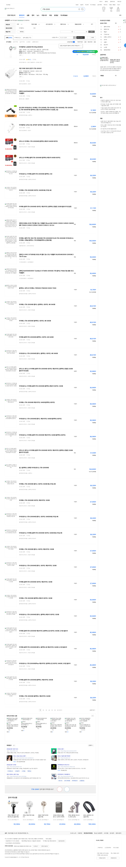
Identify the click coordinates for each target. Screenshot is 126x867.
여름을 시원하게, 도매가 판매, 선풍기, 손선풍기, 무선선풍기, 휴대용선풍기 (73, 759)
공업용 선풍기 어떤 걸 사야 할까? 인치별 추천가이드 (115, 61)
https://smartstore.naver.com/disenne (24, 758)
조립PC (81, 4)
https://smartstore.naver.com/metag (18, 776)
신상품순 (28, 42)
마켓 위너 (60, 780)
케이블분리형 (26, 71)
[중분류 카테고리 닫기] (19, 24)
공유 (120, 15)
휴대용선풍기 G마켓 (11, 764)
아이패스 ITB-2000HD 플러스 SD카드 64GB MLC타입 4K (37, 484)
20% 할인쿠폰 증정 (19, 761)
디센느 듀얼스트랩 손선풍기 (19, 756)
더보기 (118, 4)
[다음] (120, 23)
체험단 (114, 4)
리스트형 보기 (86, 37)
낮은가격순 (15, 42)
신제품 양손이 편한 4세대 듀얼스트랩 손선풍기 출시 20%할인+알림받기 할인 (29, 759)
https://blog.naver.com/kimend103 (68, 751)
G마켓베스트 (10, 771)
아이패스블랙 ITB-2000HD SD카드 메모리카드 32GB (35, 582)
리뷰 (50, 15)
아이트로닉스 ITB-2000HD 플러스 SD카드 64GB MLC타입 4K (38, 516)
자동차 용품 (34, 24)
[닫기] (81, 46)
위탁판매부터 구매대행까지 (64, 774)
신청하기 (90, 745)
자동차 (77, 4)
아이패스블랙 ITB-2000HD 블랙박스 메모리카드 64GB (36, 680)
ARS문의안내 (113, 858)
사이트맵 (106, 833)
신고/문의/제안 (108, 847)
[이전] (118, 23)
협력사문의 (118, 833)
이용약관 (80, 833)
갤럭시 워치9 (107, 26)
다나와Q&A (64, 15)
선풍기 (20, 49)
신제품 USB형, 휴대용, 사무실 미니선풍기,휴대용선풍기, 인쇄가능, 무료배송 (23, 752)
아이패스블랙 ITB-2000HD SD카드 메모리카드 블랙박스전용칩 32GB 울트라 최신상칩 (45, 206)
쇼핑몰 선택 (54, 37)
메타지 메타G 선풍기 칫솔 (13, 774)
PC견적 (87, 4)
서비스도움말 (116, 847)
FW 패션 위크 (62, 770)
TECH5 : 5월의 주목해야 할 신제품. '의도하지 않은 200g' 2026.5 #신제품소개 (111, 112)
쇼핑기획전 (99, 4)
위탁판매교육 (74, 780)
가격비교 (17, 37)
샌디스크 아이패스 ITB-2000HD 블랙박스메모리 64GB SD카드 (38, 141)
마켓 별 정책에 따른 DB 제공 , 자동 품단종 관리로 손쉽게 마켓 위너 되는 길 (73, 778)
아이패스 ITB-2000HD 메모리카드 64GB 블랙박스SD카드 (37, 402)
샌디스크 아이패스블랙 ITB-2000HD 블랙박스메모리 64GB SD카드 (40, 157)
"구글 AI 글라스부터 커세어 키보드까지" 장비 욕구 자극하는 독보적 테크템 (111, 108)
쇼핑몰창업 (82, 780)
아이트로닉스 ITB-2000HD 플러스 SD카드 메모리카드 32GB (37, 565)
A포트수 (37, 71)
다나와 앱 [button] (8, 4)
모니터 (105, 39)
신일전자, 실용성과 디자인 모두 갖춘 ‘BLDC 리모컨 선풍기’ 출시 (111, 101)
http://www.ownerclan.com (67, 776)
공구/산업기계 (49, 24)
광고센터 (112, 833)
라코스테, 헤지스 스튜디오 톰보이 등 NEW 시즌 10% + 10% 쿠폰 (72, 768)
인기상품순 (8, 42)
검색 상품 (27, 37)
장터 (33, 15)
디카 (18, 24)
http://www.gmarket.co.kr (16, 766)
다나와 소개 (73, 833)
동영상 (56, 15)
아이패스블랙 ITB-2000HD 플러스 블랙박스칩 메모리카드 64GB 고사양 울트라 (43, 647)
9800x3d (106, 29)
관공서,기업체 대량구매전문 (64, 756)
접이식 (29, 53)
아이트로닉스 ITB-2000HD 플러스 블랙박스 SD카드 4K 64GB (38, 353)
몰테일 (106, 1)
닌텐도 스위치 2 (107, 37)
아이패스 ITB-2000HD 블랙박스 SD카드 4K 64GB (35, 321)
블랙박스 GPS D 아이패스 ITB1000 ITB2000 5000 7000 (37, 288)
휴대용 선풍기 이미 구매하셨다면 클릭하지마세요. (68, 752)
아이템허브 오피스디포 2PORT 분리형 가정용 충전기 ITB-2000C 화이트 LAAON (43, 125)
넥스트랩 (24, 53)
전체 (9, 37)
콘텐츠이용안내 (44, 846)
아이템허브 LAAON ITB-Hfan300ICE (31, 47)
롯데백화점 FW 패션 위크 (63, 764)
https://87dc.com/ (14, 751)
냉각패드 (34, 53)
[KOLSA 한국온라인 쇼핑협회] (8, 861)
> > (30, 62)
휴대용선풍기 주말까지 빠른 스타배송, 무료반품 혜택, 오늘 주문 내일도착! (22, 768)
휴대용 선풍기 (61, 749)
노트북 (105, 47)
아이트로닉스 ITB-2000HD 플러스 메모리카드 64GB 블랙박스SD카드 (40, 419)
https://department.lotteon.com (68, 766)
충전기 (20, 71)
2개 (41, 71)
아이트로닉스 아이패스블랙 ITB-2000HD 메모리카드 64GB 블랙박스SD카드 (42, 435)
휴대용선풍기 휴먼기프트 (12, 749)
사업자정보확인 (61, 841)
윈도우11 (106, 44)
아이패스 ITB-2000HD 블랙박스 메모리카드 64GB (34, 696)
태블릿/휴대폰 (78, 24)
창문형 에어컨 (107, 50)
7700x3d (106, 34)
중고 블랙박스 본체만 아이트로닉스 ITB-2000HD (34, 468)
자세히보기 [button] (35, 846)
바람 (38, 49)
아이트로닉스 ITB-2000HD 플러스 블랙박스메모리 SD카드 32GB (39, 614)
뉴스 (38, 15)
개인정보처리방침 (88, 833)
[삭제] (79, 9)
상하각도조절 (45, 49)
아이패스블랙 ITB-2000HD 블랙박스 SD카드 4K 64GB (36, 337)
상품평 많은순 (35, 42)
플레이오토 (112, 1)
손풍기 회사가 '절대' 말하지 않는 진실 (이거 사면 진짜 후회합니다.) (111, 122)
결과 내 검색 (79, 37)
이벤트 (110, 4)
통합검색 (21, 15)
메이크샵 (119, 1)
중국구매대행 (67, 780)
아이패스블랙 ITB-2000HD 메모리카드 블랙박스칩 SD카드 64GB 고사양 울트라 (43, 631)
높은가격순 (22, 42)
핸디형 (24, 49)
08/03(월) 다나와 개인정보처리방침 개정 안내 (20, 833)
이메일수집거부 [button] (102, 858)
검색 (91, 31)
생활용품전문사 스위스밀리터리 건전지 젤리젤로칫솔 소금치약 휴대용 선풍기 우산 (24, 778)
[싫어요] (59, 789)
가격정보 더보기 (89, 54)
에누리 (101, 1)
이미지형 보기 (89, 37)
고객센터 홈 (99, 847)
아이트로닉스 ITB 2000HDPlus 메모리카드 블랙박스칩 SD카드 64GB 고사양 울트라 (44, 663)
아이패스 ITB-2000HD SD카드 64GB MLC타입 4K (35, 190)
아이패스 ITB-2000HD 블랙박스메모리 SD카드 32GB (35, 598)
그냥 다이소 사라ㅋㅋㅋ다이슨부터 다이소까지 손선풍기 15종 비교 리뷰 (111, 131)
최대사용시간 (37, 51)
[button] (104, 9)
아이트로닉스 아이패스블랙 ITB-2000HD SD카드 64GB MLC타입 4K (40, 533)
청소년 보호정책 (98, 833)
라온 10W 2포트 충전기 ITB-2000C (30, 68)
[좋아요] (66, 789)
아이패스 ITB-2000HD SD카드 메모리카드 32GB (34, 500)
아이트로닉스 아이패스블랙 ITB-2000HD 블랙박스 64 (35, 174)
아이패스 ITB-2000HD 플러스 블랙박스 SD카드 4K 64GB (37, 304)
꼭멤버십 (29, 771)
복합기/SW (63, 24)
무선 (28, 49)
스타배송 (23, 771)
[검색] (83, 9)
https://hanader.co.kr (65, 758)
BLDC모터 (33, 49)
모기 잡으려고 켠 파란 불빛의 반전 (108, 129)
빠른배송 (22, 31)
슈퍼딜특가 (17, 771)
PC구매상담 (92, 4)
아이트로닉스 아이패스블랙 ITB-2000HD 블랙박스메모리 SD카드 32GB (41, 386)
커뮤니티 (105, 4)
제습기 (105, 32)
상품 (28, 15)
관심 (35, 59)
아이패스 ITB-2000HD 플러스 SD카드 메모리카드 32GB (36, 549)
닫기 (20, 55)
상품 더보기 (92, 710)
